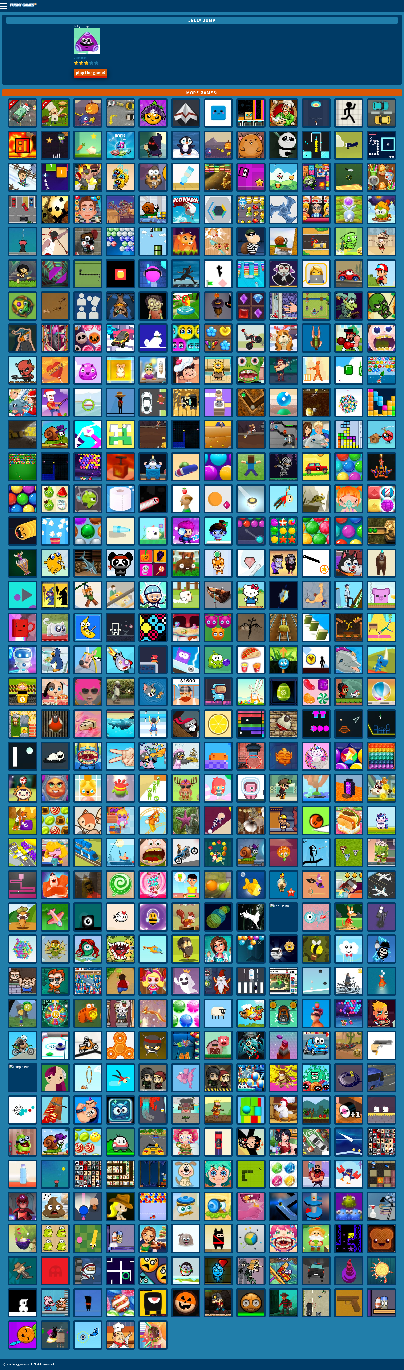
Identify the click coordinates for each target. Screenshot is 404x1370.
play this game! (90, 72)
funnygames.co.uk (34, 5)
